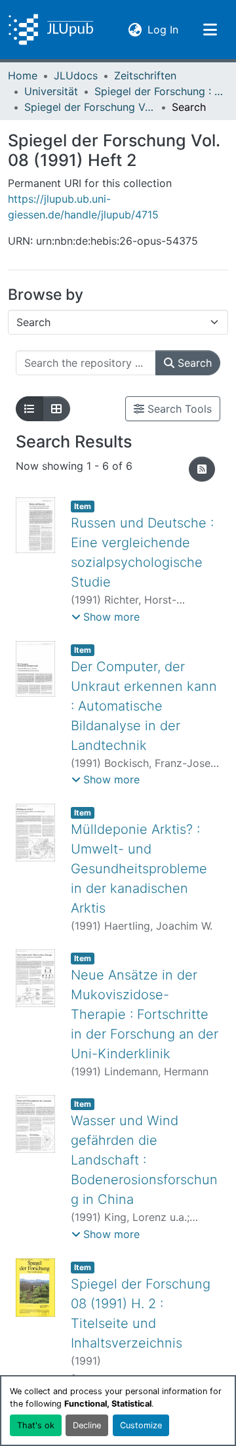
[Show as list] (29, 408)
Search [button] (193, 362)
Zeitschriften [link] (145, 75)
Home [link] (22, 75)
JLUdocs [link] (76, 75)
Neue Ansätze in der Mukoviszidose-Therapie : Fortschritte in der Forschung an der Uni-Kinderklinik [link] (144, 1014)
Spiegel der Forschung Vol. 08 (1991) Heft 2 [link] (89, 107)
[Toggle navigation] (209, 29)
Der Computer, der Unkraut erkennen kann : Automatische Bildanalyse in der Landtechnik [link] (144, 706)
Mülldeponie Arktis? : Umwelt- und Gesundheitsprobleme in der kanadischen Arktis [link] (139, 868)
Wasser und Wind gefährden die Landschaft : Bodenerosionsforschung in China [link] (144, 1160)
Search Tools (178, 408)
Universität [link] (51, 91)
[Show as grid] (56, 408)
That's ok (35, 1425)
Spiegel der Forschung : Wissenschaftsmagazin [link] (160, 91)
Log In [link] (163, 29)
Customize (141, 1425)
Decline (87, 1425)
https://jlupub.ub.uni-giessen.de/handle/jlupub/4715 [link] (83, 206)
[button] (51, 29)
